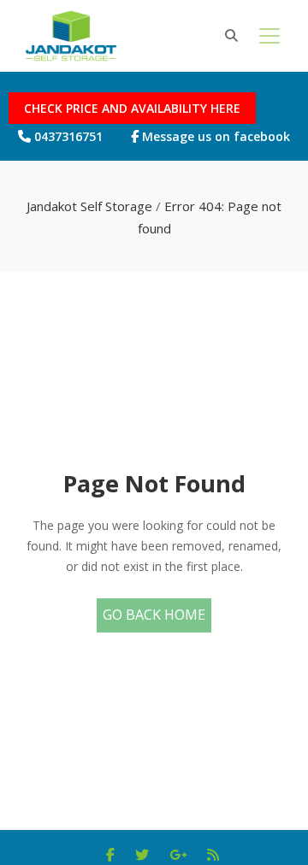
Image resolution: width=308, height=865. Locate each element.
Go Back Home (154, 614)
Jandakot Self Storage (89, 206)
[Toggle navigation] (269, 36)
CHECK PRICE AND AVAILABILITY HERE (132, 108)
